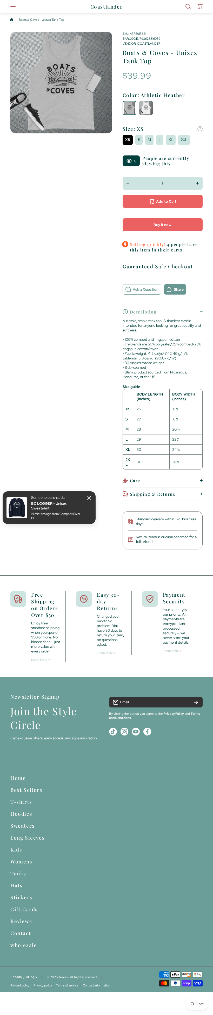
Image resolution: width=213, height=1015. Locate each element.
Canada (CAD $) (22, 977)
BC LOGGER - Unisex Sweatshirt (48, 505)
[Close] (89, 497)
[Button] (200, 128)
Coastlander (149, 44)
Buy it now (162, 224)
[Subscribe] (196, 702)
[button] (200, 6)
